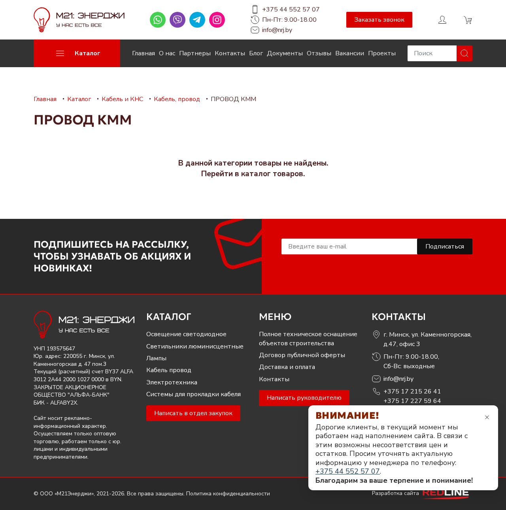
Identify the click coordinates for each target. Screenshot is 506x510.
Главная (143, 53)
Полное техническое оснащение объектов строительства (308, 338)
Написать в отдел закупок (193, 413)
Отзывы (319, 53)
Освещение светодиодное (186, 334)
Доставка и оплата (287, 367)
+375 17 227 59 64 (412, 401)
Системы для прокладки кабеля (193, 394)
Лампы (156, 358)
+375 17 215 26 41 (412, 391)
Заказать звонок (379, 19)
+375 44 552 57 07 (291, 9)
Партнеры (195, 53)
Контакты (230, 53)
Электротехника (171, 382)
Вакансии (349, 53)
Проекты (382, 53)
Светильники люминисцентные (195, 346)
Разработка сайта (396, 493)
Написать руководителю (304, 397)
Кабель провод (168, 370)
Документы (285, 53)
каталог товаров (272, 174)
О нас (167, 53)
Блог (256, 53)
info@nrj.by (277, 30)
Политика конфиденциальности (228, 493)
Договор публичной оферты (302, 355)
